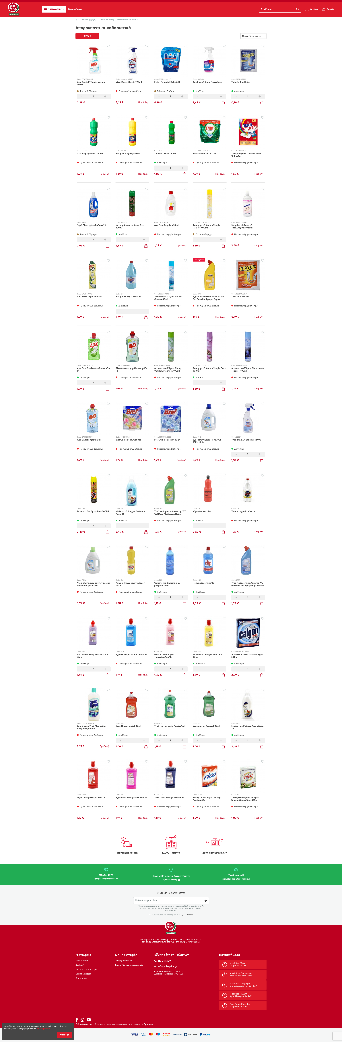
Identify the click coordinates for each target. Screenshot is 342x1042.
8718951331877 (87, 437)
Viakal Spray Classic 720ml (129, 82)
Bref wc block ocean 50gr (167, 440)
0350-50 (124, 222)
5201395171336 (241, 151)
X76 (160, 151)
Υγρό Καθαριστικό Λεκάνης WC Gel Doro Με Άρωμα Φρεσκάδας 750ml (247, 584)
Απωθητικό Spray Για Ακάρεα (207, 82)
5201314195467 (164, 222)
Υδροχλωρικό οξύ (202, 512)
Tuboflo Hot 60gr (240, 297)
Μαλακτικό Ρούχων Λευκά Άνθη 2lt (247, 727)
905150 (85, 151)
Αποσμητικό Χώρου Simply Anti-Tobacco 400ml (247, 369)
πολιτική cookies (43, 1029)
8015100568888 (126, 437)
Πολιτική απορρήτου (84, 1024)
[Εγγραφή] (205, 900)
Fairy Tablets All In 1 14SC (205, 154)
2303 (199, 294)
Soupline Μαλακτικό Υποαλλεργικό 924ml (241, 226)
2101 (199, 580)
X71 (237, 508)
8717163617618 (87, 294)
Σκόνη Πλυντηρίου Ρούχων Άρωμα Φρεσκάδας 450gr (245, 799)
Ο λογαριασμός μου (124, 961)
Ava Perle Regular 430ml (166, 225)
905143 (123, 151)
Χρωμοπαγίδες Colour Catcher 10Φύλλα (246, 155)
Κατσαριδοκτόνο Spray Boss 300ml (130, 226)
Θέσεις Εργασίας (83, 974)
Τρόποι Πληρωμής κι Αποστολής (130, 965)
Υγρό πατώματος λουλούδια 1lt (131, 798)
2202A (238, 437)
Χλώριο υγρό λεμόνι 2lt (243, 512)
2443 (160, 652)
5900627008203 (242, 652)
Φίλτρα (87, 36)
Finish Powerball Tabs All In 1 (168, 82)
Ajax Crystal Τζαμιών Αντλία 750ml (91, 83)
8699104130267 (203, 222)
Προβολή (143, 102)
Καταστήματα (81, 978)
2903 (84, 795)
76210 (200, 795)
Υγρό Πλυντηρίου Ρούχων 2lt (91, 225)
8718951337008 (87, 365)
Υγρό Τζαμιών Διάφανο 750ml (246, 440)
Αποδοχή (64, 1035)
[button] (54, 9)
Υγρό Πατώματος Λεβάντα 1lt (169, 798)
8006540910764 (203, 151)
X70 (122, 294)
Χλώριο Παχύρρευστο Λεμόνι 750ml (130, 584)
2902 (122, 795)
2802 (122, 723)
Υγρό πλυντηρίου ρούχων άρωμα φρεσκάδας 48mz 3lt (93, 584)
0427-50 (201, 79)
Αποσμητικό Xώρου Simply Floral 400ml (209, 369)
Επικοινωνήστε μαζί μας (86, 970)
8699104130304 (203, 365)
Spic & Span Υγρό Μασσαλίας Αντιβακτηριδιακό (91, 727)
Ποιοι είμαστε (81, 961)
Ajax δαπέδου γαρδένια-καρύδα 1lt (131, 369)
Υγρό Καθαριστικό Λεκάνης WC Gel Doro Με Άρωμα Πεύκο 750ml (170, 513)
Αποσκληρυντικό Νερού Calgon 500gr (247, 656)
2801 (199, 723)
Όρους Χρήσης (187, 915)
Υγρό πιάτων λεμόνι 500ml (206, 726)
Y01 (199, 508)
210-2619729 (164, 961)
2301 (160, 508)
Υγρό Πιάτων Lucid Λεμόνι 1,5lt (169, 726)
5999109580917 (165, 79)
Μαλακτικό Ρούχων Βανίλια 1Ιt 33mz (208, 656)
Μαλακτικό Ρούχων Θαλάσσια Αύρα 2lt (131, 513)
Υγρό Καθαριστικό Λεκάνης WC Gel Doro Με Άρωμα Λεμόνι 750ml (209, 298)
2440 (84, 652)
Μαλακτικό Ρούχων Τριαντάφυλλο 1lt (164, 656)
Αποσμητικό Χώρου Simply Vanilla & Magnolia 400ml (168, 369)
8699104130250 (165, 294)
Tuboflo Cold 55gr (240, 82)
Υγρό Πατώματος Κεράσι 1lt (91, 798)
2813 (160, 723)
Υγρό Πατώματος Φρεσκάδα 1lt (131, 655)
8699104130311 (164, 365)
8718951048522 (87, 79)
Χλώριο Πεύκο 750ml (165, 154)
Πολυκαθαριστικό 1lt (203, 583)
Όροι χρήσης (100, 1024)
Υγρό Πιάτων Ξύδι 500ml (128, 726)
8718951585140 (241, 222)
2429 (238, 723)
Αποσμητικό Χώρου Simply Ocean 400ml (168, 298)
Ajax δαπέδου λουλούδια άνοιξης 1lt (93, 369)
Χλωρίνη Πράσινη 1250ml (90, 154)
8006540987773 (127, 79)
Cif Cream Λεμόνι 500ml (89, 297)
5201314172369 (241, 294)
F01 (160, 580)
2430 (122, 508)
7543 (199, 437)
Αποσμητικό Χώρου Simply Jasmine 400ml (206, 226)
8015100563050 (165, 437)
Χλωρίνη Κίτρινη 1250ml (128, 154)
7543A (84, 580)
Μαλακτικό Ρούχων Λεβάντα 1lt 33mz (93, 656)
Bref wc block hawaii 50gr (128, 440)
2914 (122, 652)
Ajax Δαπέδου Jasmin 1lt (88, 440)
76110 (238, 795)
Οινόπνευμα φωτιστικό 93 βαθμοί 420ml (167, 584)
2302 (238, 580)
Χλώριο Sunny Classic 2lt (128, 297)
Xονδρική (79, 965)
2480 (84, 222)
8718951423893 (126, 365)
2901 (161, 795)
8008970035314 (88, 723)
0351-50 (85, 508)
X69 (122, 580)
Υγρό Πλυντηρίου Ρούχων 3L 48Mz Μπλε (207, 441)
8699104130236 (241, 365)
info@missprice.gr (167, 966)
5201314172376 (241, 79)
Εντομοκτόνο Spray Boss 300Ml (93, 512)
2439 (199, 652)
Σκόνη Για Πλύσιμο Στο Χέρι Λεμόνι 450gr (207, 799)
